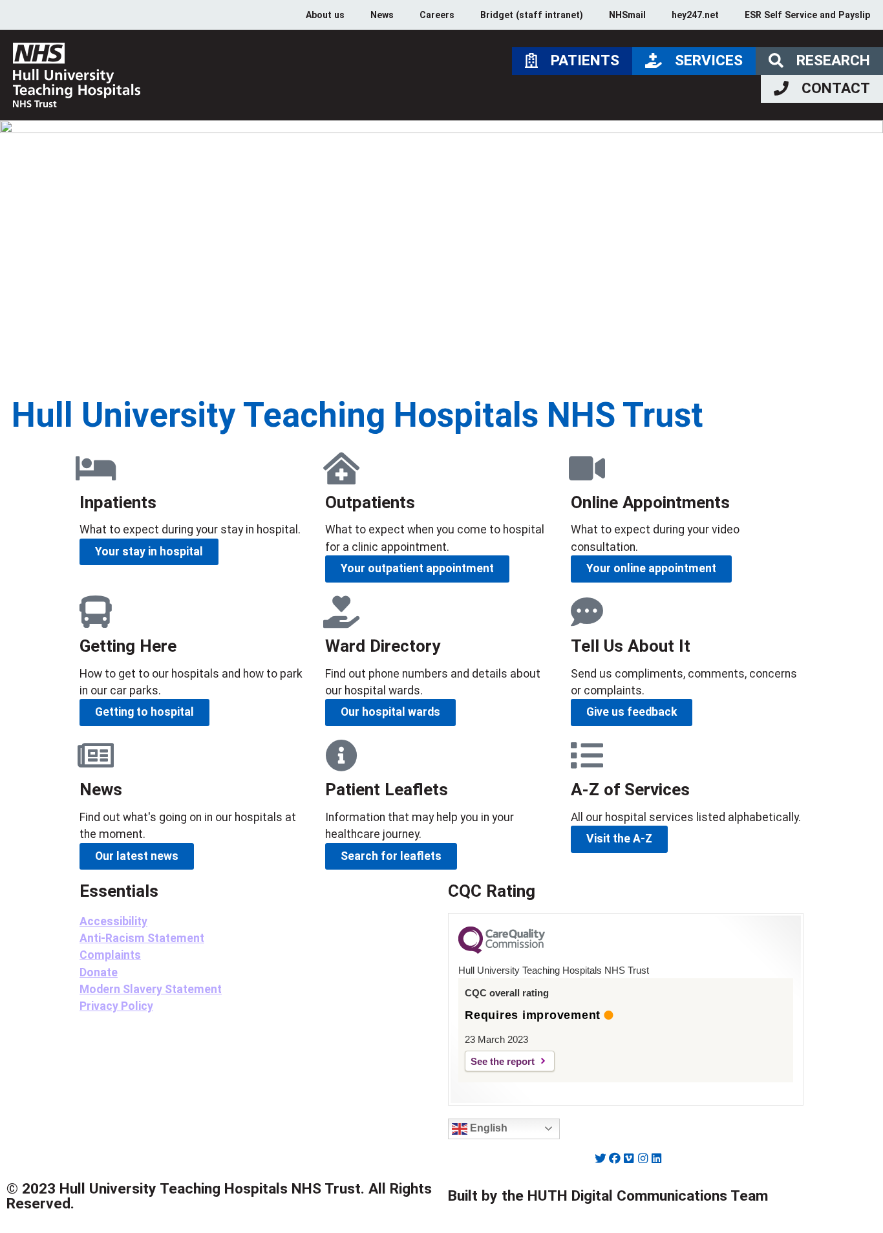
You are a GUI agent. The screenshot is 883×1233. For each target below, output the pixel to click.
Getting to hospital (144, 711)
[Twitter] (601, 1158)
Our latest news (136, 856)
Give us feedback (631, 711)
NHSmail (627, 15)
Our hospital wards (390, 711)
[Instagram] (642, 1158)
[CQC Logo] (501, 950)
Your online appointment (651, 568)
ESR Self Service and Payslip (807, 15)
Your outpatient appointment (417, 568)
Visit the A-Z (619, 838)
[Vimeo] (629, 1158)
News (382, 15)
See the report (503, 1061)
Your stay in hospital (149, 551)
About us (325, 15)
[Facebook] (615, 1158)
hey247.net (695, 15)
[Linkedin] (657, 1158)
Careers (437, 15)
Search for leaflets (391, 856)
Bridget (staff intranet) (531, 15)
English (487, 1127)
